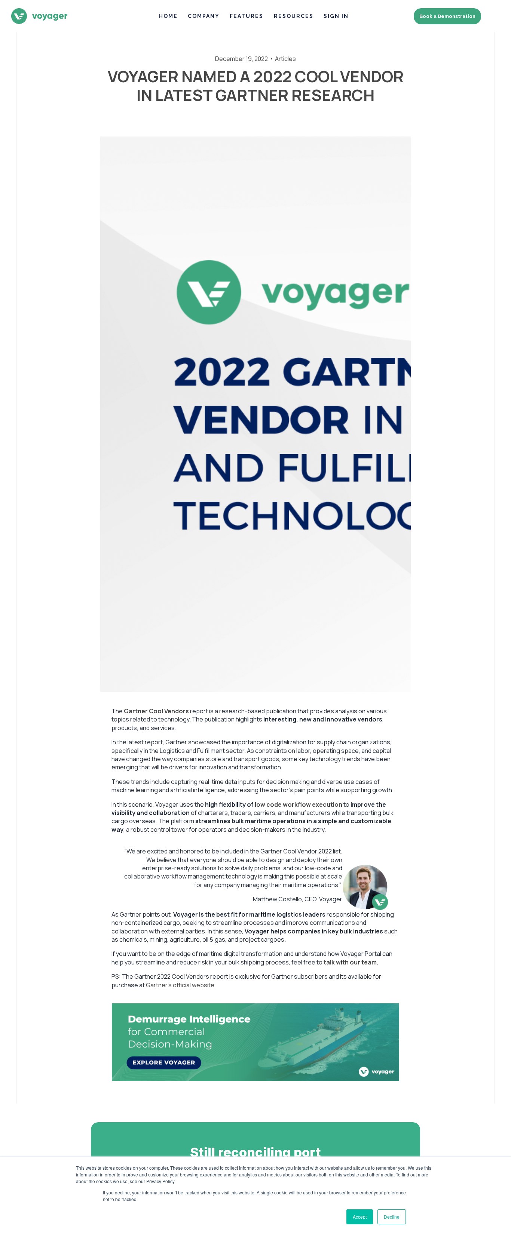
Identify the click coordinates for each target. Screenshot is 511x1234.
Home (168, 16)
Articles (285, 59)
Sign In (336, 16)
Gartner (136, 711)
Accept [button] (360, 1216)
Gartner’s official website (180, 985)
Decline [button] (392, 1216)
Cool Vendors (169, 711)
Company (204, 16)
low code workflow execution (298, 804)
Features (246, 16)
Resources (293, 16)
